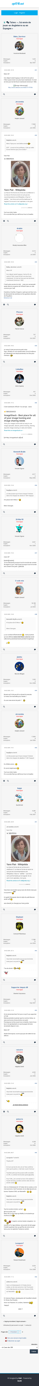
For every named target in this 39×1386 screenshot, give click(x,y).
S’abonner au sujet (13, 1341)
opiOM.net (18, 3)
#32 (36, 950)
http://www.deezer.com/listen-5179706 (20, 87)
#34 (36, 1083)
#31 (36, 822)
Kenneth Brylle (19, 452)
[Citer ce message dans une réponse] (35, 94)
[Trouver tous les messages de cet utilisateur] (4, 94)
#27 (36, 553)
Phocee (19, 312)
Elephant (19, 917)
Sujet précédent (9, 1321)
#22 (36, 135)
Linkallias (19, 369)
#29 (36, 690)
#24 (36, 345)
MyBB (19, 1381)
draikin (19, 228)
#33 (36, 1010)
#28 (36, 614)
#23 (36, 262)
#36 (36, 1277)
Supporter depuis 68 (19, 987)
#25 (36, 403)
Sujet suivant (20, 1321)
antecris (19, 1119)
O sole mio (19, 581)
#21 (36, 70)
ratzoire (19, 1050)
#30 (36, 747)
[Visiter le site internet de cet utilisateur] (4, 221)
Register (22, 13)
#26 (36, 485)
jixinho (19, 657)
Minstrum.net (8, 298)
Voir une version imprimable (16, 1338)
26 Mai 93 (19, 519)
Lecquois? (19, 1243)
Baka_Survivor (20, 37)
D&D (20, 1378)
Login (16, 13)
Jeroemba (19, 102)
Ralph (19, 788)
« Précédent (13, 1332)
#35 (36, 1152)
